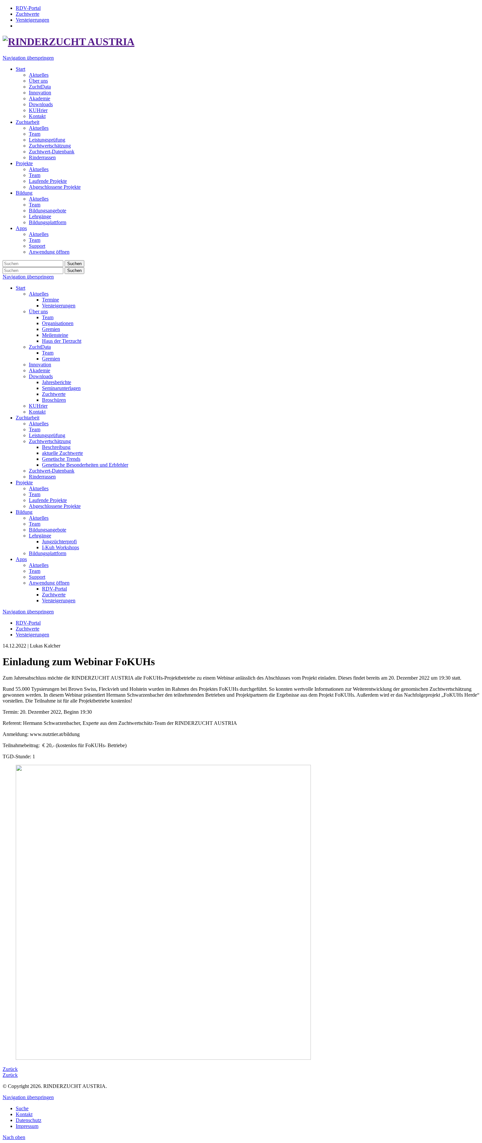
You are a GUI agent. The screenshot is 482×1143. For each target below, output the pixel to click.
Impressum (27, 1126)
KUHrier (38, 406)
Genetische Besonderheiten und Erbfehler (85, 465)
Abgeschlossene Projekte (55, 506)
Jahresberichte (56, 382)
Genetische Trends (61, 459)
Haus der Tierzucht (61, 341)
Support (37, 577)
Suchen (74, 263)
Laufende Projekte (48, 500)
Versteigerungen (58, 305)
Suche (22, 1108)
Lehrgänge (40, 535)
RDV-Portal (54, 588)
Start (20, 288)
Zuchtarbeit (27, 417)
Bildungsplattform (47, 553)
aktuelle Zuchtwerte (62, 453)
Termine (50, 299)
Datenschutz (28, 1120)
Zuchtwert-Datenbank (51, 471)
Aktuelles (39, 294)
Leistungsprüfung (47, 435)
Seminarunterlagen (61, 388)
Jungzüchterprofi (59, 541)
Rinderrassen (42, 476)
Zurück (10, 1069)
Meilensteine (55, 335)
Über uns (38, 311)
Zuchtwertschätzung (50, 441)
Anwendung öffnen (49, 583)
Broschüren (54, 400)
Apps (21, 559)
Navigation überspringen (28, 58)
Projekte (24, 482)
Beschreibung (56, 447)
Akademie (39, 370)
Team (47, 317)
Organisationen (57, 323)
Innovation (40, 364)
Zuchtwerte (54, 394)
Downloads (41, 376)
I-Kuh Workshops (60, 547)
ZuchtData (40, 347)
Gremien (51, 329)
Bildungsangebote (47, 530)
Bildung (24, 512)
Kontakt (37, 412)
